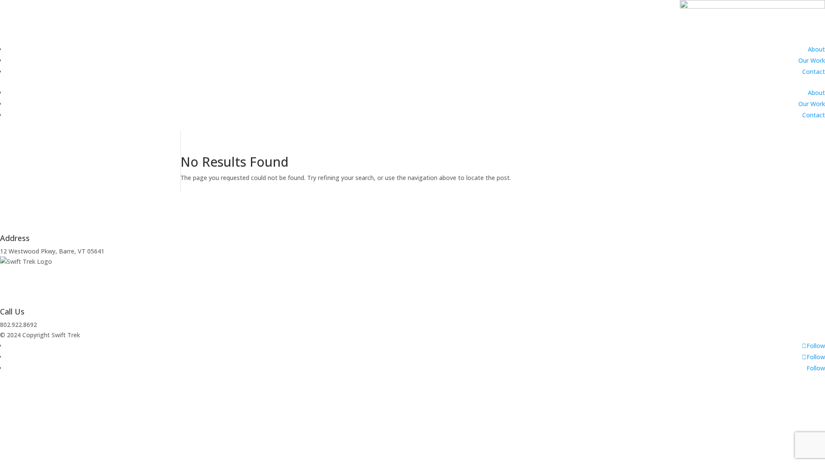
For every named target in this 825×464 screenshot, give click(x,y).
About (816, 49)
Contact (813, 71)
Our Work (811, 60)
